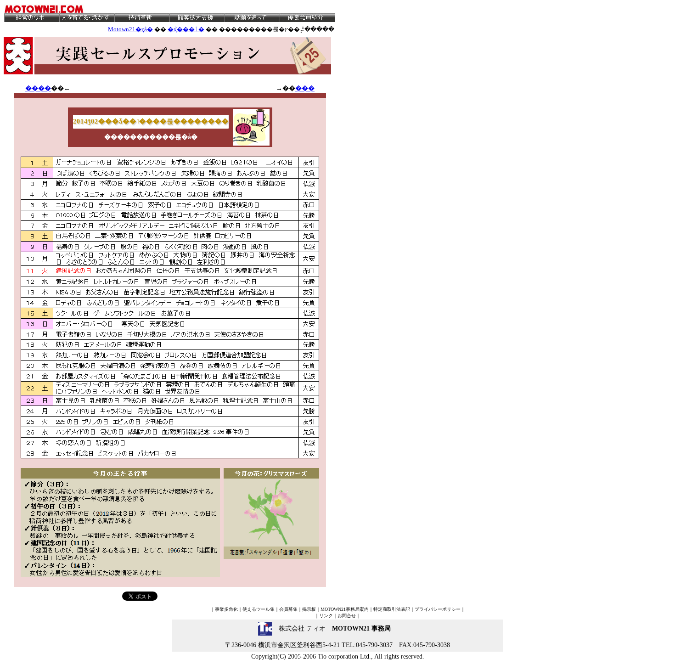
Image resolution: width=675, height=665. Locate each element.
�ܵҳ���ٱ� (186, 29)
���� (38, 88)
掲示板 (309, 609)
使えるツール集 (258, 609)
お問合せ (347, 615)
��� (305, 88)
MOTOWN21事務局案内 (345, 609)
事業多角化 (226, 609)
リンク (326, 615)
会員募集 (288, 609)
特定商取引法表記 (391, 609)
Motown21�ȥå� (130, 29)
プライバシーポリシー (438, 609)
